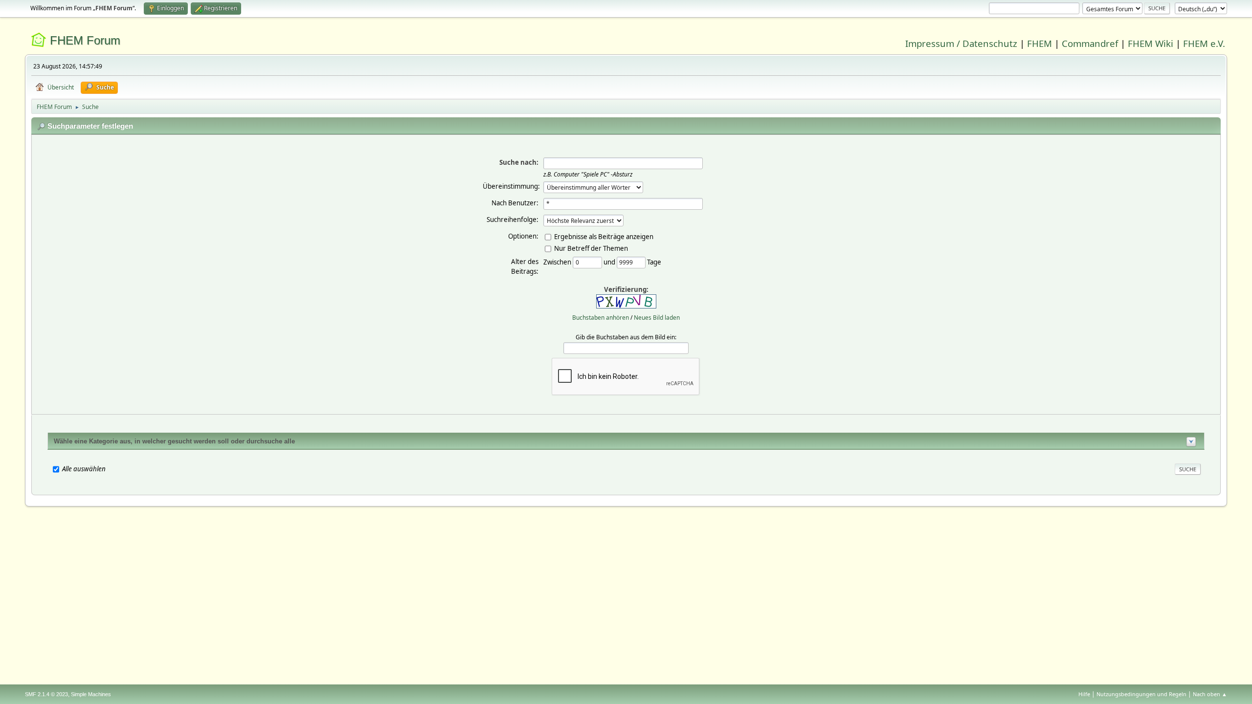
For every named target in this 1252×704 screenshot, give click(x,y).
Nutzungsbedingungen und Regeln (1141, 694)
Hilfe (1084, 694)
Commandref (1090, 43)
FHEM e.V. (1204, 43)
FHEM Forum (85, 40)
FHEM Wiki (1150, 43)
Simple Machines (91, 694)
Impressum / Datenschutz (961, 43)
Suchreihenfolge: (512, 219)
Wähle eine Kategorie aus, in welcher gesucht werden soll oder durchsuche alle (174, 441)
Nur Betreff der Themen (591, 247)
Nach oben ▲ (1210, 694)
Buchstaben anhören (600, 317)
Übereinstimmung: (511, 186)
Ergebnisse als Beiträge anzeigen (603, 236)
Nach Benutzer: (515, 202)
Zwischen (558, 261)
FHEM (1039, 43)
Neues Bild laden (657, 317)
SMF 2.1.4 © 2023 (46, 694)
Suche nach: (518, 162)
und (610, 261)
